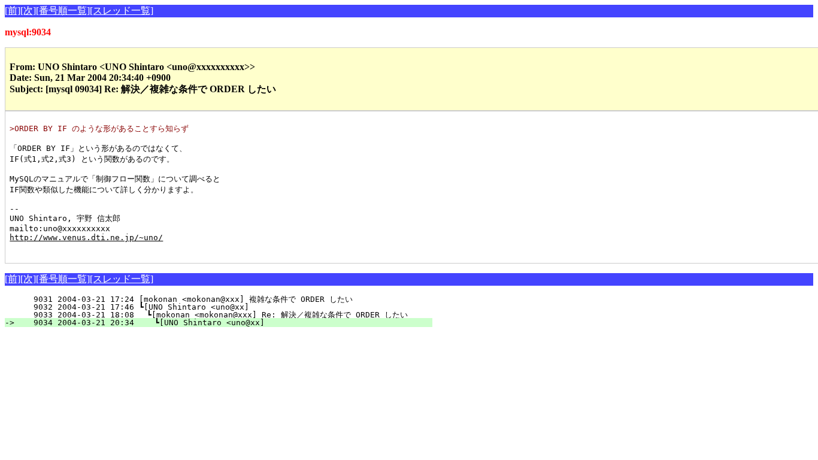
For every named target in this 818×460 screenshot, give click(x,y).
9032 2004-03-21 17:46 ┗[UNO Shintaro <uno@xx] (227, 306)
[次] (28, 10)
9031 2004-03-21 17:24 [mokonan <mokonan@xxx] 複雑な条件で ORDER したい (222, 299)
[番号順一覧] (63, 10)
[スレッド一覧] (121, 10)
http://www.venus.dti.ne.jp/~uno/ (86, 237)
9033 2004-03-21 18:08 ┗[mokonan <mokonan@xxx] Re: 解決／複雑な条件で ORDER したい (216, 314)
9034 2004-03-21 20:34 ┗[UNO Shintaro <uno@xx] (225, 322)
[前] (12, 10)
